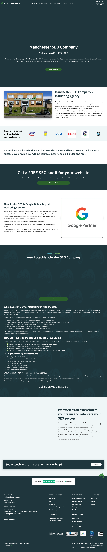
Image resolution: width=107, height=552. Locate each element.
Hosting (74, 507)
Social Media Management (56, 507)
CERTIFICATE (92, 537)
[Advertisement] (53, 17)
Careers (66, 3)
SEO (50, 501)
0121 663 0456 (97, 4)
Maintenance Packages (78, 498)
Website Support (77, 501)
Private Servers (76, 510)
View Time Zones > (9, 519)
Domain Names (76, 504)
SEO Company (43, 59)
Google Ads (52, 504)
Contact (72, 3)
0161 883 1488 (59, 53)
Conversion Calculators (78, 527)
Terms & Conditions (77, 543)
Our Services (43, 3)
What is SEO (75, 518)
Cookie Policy (99, 543)
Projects (53, 3)
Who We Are (34, 3)
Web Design (52, 498)
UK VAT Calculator (77, 521)
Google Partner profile (47, 214)
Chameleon (7, 545)
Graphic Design (53, 510)
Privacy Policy (89, 543)
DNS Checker (76, 524)
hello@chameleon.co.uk (13, 497)
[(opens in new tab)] (82, 218)
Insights (59, 3)
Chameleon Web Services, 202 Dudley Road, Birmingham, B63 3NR (20, 513)
